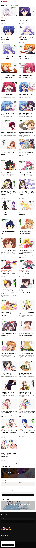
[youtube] (5, 535)
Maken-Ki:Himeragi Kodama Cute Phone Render (26, 312)
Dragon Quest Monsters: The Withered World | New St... (18, 472)
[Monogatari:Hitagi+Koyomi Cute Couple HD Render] (9, 205)
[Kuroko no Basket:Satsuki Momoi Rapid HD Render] (27, 165)
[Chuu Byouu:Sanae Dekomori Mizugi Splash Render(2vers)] (9, 423)
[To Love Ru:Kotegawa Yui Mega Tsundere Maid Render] (9, 366)
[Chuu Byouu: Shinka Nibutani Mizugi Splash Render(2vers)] (27, 404)
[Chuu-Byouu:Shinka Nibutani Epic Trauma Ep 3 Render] (9, 243)
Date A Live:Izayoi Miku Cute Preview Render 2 (9, 57)
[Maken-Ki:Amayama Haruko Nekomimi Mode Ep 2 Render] (9, 326)
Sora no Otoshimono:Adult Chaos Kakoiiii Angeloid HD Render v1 (26, 192)
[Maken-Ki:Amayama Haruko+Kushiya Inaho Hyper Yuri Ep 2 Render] (9, 305)
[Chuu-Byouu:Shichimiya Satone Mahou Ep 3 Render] (9, 264)
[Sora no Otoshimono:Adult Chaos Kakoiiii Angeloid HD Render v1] (27, 184)
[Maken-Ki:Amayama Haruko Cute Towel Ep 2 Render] (27, 326)
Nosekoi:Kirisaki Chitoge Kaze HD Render (27, 213)
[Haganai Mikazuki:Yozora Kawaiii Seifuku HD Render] (27, 366)
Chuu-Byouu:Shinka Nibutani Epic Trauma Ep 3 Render (9, 251)
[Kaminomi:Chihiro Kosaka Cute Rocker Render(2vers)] (27, 125)
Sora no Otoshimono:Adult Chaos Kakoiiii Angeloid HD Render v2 (8, 192)
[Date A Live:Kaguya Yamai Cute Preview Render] (27, 49)
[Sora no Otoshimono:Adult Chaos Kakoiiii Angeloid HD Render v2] (9, 184)
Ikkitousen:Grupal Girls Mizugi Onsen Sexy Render (26, 151)
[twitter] (3, 535)
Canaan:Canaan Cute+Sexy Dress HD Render (8, 392)
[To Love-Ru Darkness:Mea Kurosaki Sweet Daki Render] (27, 346)
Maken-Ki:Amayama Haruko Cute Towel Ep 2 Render (26, 334)
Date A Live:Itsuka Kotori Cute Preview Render (25, 76)
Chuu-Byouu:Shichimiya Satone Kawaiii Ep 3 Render (26, 272)
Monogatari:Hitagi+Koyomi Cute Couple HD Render (8, 213)
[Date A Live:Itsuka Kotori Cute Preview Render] (27, 68)
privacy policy (20, 544)
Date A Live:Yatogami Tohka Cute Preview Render (26, 19)
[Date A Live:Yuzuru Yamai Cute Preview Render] (9, 68)
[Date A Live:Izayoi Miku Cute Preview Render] (27, 30)
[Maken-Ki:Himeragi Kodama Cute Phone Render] (27, 305)
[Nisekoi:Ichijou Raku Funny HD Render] (9, 224)
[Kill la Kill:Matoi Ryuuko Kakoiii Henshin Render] (9, 165)
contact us (25, 544)
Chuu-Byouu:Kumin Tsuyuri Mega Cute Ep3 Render (26, 291)
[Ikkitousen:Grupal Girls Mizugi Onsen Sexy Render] (27, 144)
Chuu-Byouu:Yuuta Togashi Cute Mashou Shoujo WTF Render (26, 252)
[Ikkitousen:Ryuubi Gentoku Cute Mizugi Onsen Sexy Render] (9, 144)
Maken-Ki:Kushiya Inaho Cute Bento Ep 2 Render (9, 354)
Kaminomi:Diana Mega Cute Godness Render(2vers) (8, 132)
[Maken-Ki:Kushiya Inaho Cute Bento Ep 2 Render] (9, 346)
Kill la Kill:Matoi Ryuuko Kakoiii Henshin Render (7, 173)
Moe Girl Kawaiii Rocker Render (7, 19)
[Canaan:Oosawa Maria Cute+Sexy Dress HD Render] (27, 385)
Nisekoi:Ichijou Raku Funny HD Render (8, 232)
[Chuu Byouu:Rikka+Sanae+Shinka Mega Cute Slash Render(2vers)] (9, 444)
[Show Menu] (1, 1)
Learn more (7, 543)
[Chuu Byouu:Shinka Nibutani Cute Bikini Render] (9, 404)
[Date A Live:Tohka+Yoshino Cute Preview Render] (27, 106)
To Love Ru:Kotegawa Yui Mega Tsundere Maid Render (8, 374)
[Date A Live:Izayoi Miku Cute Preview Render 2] (9, 49)
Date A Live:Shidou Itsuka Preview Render (8, 38)
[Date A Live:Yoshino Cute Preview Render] (9, 106)
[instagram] (7, 535)
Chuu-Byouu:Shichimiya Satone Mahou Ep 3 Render (8, 272)
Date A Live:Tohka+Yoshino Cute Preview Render (26, 114)
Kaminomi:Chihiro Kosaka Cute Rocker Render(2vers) (26, 132)
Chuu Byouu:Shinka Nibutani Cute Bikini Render (9, 411)
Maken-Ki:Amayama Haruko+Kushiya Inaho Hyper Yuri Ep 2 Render (9, 313)
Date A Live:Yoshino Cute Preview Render (7, 114)
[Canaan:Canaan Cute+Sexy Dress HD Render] (9, 385)
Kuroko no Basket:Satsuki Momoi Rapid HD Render (25, 173)
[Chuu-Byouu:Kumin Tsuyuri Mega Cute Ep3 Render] (27, 283)
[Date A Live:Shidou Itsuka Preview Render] (9, 30)
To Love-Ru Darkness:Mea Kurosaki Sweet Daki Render (26, 354)
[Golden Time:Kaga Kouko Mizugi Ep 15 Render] (27, 224)
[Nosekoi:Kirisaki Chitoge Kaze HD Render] (27, 205)
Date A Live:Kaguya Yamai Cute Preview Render (26, 57)
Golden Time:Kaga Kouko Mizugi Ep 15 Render (25, 232)
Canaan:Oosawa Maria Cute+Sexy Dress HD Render (26, 392)
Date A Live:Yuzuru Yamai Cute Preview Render (8, 76)
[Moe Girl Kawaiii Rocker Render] (9, 11)
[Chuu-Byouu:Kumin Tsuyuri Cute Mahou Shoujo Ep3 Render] (9, 283)
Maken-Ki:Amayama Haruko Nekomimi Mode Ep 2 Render (9, 334)
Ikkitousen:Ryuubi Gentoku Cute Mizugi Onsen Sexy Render (8, 152)
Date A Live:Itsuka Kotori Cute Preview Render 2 (7, 95)
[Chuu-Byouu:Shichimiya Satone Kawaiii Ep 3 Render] (27, 264)
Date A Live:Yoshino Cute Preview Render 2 (25, 95)
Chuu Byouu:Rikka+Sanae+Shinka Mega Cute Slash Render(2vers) (8, 454)
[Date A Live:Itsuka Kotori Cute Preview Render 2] (9, 87)
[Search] (35, 1)
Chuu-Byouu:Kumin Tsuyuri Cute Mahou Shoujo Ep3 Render (8, 292)
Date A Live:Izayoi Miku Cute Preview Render (26, 38)
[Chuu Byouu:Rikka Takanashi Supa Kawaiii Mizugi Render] (27, 423)
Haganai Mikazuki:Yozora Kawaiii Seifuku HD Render (26, 374)
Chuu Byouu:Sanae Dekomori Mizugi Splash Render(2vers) (9, 431)
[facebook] (1, 535)
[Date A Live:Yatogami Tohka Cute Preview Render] (27, 11)
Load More (17, 463)
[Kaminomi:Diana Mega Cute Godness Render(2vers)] (9, 125)
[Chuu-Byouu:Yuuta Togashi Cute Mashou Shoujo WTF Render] (27, 243)
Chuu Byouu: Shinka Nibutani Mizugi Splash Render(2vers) (27, 411)
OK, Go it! (8, 545)
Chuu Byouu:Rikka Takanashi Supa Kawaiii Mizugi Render (27, 431)
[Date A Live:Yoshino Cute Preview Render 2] (27, 87)
